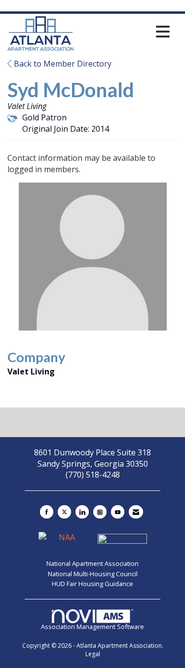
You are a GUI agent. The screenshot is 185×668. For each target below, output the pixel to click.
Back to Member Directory (61, 63)
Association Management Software (92, 626)
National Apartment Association (92, 563)
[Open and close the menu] (124, 31)
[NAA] (64, 541)
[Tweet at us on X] (64, 512)
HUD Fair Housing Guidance (92, 583)
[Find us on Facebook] (46, 512)
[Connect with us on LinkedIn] (82, 512)
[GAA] (122, 541)
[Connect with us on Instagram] (100, 512)
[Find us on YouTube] (117, 512)
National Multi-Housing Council (93, 573)
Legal (92, 654)
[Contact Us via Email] (136, 512)
